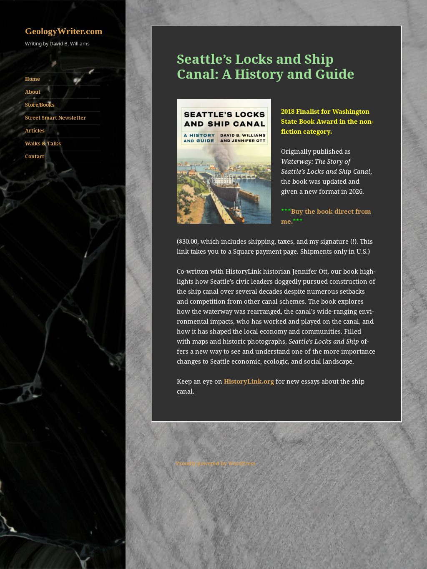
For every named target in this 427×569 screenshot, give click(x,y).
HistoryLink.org (249, 381)
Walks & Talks (43, 143)
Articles (35, 130)
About (32, 91)
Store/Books (40, 104)
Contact (34, 156)
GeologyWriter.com (63, 31)
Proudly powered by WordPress (216, 463)
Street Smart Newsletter (55, 117)
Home (32, 78)
